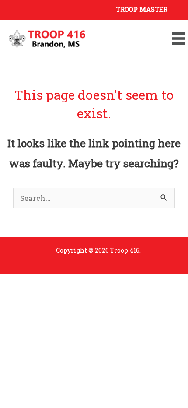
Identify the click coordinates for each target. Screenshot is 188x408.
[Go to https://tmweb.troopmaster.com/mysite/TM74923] (94, 8)
